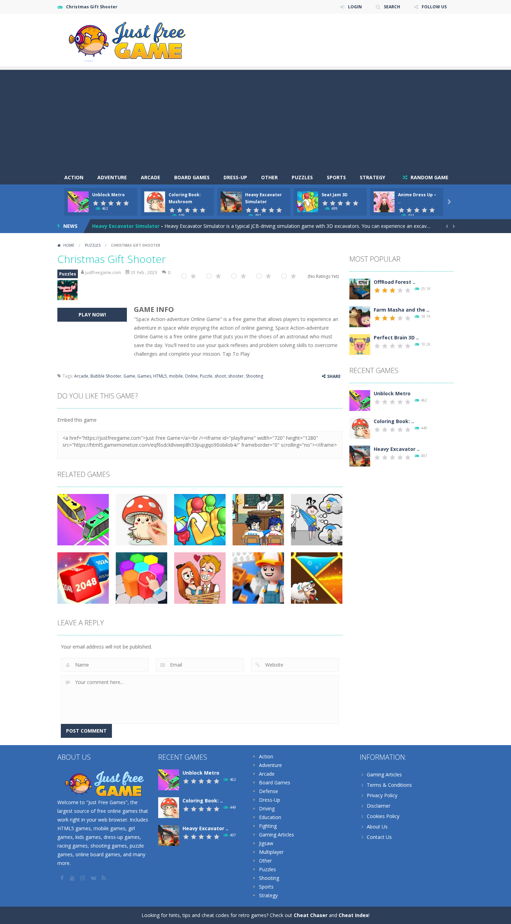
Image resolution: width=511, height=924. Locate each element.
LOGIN (355, 7)
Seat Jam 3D (335, 195)
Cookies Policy (383, 816)
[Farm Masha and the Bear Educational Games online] (359, 316)
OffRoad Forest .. (394, 282)
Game (129, 376)
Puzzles (302, 177)
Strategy (372, 177)
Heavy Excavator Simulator (126, 226)
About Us (377, 826)
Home (68, 245)
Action (73, 177)
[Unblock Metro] (359, 400)
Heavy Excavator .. (397, 449)
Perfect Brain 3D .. (396, 337)
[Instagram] (83, 878)
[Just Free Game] (126, 39)
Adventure (112, 177)
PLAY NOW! (92, 314)
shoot (220, 376)
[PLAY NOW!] (78, 201)
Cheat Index (353, 915)
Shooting (254, 376)
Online (191, 376)
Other (269, 177)
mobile (176, 376)
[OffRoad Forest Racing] (359, 288)
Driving (267, 808)
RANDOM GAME (428, 177)
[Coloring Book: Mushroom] (359, 427)
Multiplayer (271, 852)
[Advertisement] (255, 118)
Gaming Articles (276, 834)
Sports (336, 177)
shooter (236, 376)
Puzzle (206, 376)
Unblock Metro (108, 195)
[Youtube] (73, 878)
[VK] (94, 878)
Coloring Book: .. (394, 421)
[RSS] (104, 878)
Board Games (192, 177)
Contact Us (379, 837)
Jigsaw (266, 843)
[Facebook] (62, 878)
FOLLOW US (434, 7)
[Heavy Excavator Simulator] (359, 455)
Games (144, 376)
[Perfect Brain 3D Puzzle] (359, 344)
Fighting (268, 826)
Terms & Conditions (389, 785)
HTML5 (160, 376)
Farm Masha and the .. (401, 309)
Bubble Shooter (105, 376)
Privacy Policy (382, 795)
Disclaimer (378, 805)
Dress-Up (235, 177)
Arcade (150, 177)
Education (270, 817)
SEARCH (392, 7)
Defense (268, 791)
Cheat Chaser (310, 915)
